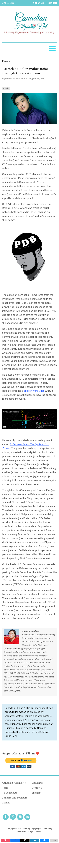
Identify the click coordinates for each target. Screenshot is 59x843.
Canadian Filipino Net (14, 782)
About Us (38, 3)
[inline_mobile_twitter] (24, 840)
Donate (6, 802)
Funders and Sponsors (14, 797)
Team (5, 787)
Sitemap (36, 792)
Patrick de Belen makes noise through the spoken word (25, 71)
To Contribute (9, 792)
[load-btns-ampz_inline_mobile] (54, 840)
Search (52, 3)
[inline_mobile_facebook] (15, 840)
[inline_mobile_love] (5, 840)
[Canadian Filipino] (29, 24)
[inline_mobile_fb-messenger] (44, 840)
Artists (6, 88)
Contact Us (38, 787)
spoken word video (34, 390)
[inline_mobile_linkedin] (34, 840)
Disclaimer (37, 782)
